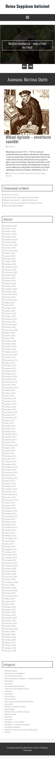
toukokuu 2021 (10, 314)
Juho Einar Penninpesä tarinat (16, 689)
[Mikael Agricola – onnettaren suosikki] (26, 112)
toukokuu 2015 (10, 484)
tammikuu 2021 (10, 325)
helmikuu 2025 (10, 229)
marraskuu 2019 (11, 360)
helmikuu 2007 (10, 621)
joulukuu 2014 (10, 497)
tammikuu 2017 (10, 440)
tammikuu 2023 (10, 272)
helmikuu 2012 (10, 536)
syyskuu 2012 (9, 533)
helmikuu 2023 (10, 270)
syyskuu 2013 (9, 519)
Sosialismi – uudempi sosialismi (17, 725)
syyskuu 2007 (9, 601)
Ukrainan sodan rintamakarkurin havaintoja (21, 197)
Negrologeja (9, 709)
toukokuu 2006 (10, 637)
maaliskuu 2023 (10, 267)
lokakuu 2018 (9, 390)
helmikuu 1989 (10, 651)
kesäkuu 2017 (10, 429)
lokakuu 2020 (9, 333)
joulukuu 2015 (10, 475)
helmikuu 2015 (10, 492)
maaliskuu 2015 (10, 489)
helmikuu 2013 (10, 530)
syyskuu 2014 (9, 505)
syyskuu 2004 (9, 643)
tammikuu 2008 (10, 590)
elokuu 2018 (9, 396)
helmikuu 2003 (10, 645)
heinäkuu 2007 (10, 607)
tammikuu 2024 (10, 245)
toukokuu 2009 (10, 569)
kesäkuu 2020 (10, 344)
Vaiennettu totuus (11, 195)
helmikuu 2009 (10, 574)
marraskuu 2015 (11, 478)
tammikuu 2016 (10, 473)
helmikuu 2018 (10, 409)
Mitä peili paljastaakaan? (14, 206)
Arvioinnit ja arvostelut (16, 173)
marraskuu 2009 (11, 566)
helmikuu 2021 (10, 322)
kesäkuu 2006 (10, 634)
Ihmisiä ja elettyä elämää (14, 686)
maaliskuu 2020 (10, 352)
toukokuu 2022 (10, 283)
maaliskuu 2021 (10, 319)
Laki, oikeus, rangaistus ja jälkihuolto (18, 702)
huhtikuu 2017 (10, 432)
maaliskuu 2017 (10, 434)
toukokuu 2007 (10, 612)
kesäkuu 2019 (10, 368)
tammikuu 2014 (10, 516)
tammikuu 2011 (10, 555)
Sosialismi (8, 719)
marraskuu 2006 (11, 629)
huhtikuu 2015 (10, 486)
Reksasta (8, 717)
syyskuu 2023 (9, 256)
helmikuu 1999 (10, 648)
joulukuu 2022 (10, 275)
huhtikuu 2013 (10, 525)
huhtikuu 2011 (10, 547)
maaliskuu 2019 (10, 377)
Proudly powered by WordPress (19, 748)
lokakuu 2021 (9, 303)
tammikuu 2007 (10, 623)
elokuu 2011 (9, 544)
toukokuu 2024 (10, 234)
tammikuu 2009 (10, 577)
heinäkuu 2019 (10, 366)
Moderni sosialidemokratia (15, 707)
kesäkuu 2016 (10, 459)
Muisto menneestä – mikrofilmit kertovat (28, 45)
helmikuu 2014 (10, 514)
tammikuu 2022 (10, 294)
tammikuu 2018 (10, 412)
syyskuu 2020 (9, 336)
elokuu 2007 (9, 604)
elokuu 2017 (9, 423)
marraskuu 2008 (11, 582)
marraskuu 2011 (11, 538)
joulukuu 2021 (10, 297)
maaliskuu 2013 (10, 527)
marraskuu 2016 (11, 445)
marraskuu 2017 (11, 418)
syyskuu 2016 (9, 451)
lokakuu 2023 (9, 253)
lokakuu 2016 (9, 448)
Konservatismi (10, 699)
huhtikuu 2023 (10, 264)
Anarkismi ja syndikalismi (14, 673)
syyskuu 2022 (9, 278)
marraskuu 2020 (11, 330)
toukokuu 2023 (10, 261)
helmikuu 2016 (10, 470)
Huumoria (8, 684)
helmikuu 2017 (10, 437)
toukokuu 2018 (10, 404)
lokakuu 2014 (9, 503)
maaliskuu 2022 (10, 289)
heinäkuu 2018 (10, 398)
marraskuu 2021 (11, 300)
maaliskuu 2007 (10, 618)
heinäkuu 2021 (10, 308)
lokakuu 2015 (9, 481)
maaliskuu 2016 (10, 467)
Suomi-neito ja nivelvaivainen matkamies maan (23, 203)
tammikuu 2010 (10, 563)
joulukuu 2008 (10, 579)
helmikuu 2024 (10, 242)
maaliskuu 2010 (10, 558)
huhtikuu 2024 (10, 237)
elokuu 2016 (9, 453)
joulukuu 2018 (10, 385)
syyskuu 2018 (9, 393)
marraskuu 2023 (11, 251)
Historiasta (29, 173)
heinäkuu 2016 (10, 456)
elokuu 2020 (9, 338)
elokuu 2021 (9, 305)
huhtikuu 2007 (10, 615)
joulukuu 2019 (10, 357)
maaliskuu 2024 (10, 240)
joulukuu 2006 (10, 626)
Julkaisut (8, 691)
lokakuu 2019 (9, 363)
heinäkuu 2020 (10, 341)
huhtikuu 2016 (10, 464)
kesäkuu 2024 (10, 231)
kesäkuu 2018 (10, 401)
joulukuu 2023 (10, 248)
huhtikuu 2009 (10, 571)
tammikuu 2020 (10, 355)
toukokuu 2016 (10, 462)
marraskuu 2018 (11, 388)
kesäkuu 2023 (10, 259)
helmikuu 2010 (10, 560)
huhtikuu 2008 (10, 588)
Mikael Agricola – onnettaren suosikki (28, 139)
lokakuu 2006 (9, 632)
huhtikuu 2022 (10, 286)
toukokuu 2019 (10, 371)
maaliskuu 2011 (10, 549)
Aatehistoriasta (10, 671)
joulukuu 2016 (10, 442)
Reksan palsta (10, 714)
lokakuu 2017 (9, 421)
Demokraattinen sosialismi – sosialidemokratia (23, 679)
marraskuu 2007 (11, 596)
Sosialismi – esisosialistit (14, 722)
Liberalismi (8, 704)
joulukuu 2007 (10, 593)
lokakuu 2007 (9, 599)
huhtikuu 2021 (10, 316)
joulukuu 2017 (10, 415)
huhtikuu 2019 (10, 374)
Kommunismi (9, 696)
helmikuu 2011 (10, 552)
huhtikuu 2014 (10, 508)
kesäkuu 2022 (10, 281)
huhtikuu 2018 (10, 407)
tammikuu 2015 (10, 494)
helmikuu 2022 (10, 292)
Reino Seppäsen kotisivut (28, 6)
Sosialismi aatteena (12, 727)
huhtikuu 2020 (10, 349)
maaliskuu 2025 (10, 226)
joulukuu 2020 (10, 327)
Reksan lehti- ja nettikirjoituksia (16, 712)
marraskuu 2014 (11, 500)
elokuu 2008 (9, 585)
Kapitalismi (8, 694)
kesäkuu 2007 (10, 610)
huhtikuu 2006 (10, 640)
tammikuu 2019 (10, 382)
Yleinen (7, 732)
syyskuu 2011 (9, 541)
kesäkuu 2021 (10, 311)
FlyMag (43, 748)
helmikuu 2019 (10, 379)
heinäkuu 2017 (10, 426)
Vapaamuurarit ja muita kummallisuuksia (21, 730)
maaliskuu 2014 (10, 511)
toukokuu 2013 (10, 522)
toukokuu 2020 (10, 346)
